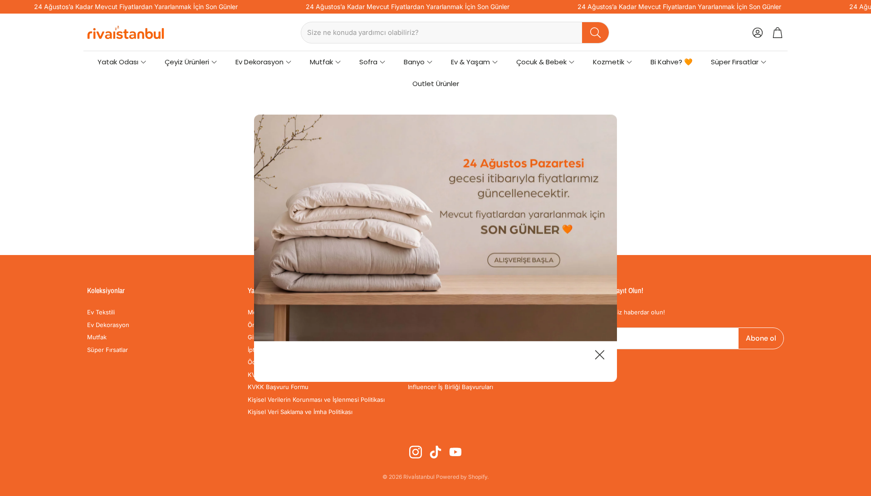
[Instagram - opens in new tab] (415, 452)
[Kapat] (599, 356)
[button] (455, 32)
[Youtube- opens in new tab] (455, 452)
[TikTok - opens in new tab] (435, 452)
